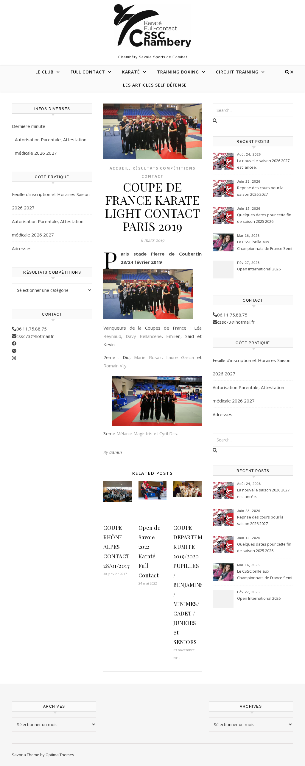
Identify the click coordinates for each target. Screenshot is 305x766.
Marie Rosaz (148, 357)
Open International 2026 (259, 269)
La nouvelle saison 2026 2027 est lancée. (263, 164)
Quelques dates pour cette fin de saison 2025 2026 (264, 218)
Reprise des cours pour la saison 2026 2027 (260, 191)
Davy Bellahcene (143, 336)
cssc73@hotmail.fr (35, 336)
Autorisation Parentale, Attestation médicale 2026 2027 (50, 146)
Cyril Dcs (168, 433)
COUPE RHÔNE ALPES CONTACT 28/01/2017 (116, 546)
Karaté (131, 72)
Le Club (44, 72)
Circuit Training (237, 72)
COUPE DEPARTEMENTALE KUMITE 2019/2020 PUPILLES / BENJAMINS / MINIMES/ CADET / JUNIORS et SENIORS (198, 585)
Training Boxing (178, 72)
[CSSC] (152, 25)
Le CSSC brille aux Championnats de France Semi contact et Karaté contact (264, 245)
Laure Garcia (180, 357)
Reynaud (112, 336)
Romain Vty (115, 366)
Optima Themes (60, 754)
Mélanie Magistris (134, 433)
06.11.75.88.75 (31, 329)
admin (115, 452)
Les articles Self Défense (155, 85)
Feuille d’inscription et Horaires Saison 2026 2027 (51, 201)
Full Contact (88, 72)
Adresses (22, 248)
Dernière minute (28, 126)
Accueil (119, 168)
